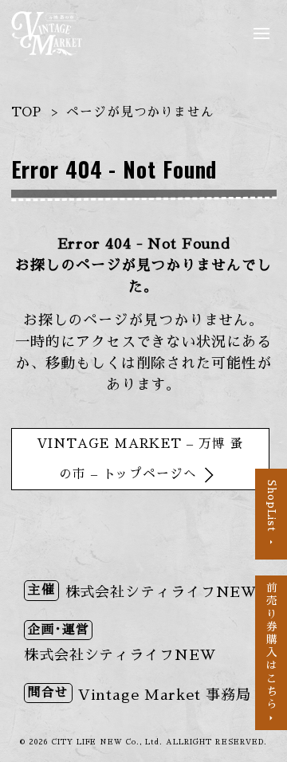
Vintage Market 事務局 (164, 695)
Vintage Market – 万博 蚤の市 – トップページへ (140, 459)
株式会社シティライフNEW (161, 592)
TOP (26, 112)
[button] (265, 33)
